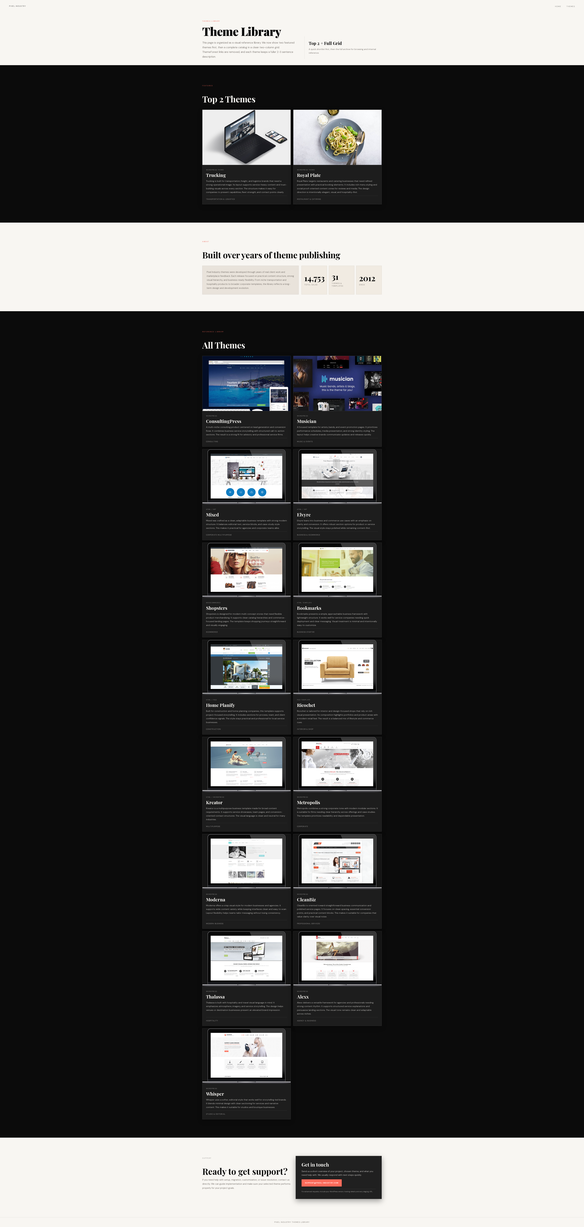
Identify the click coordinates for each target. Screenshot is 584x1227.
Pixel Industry (17, 6)
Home (558, 6)
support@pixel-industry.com (321, 1183)
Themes (571, 6)
